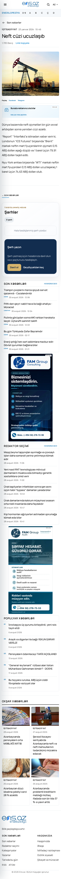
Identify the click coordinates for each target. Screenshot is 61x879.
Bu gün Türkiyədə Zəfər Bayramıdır (23, 331)
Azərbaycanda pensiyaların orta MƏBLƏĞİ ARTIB (13, 740)
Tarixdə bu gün (10, 859)
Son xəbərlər (9, 841)
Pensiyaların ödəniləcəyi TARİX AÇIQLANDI (33, 654)
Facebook (12, 100)
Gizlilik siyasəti (45, 855)
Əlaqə (40, 845)
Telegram (21, 100)
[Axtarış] (48, 4)
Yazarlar (6, 855)
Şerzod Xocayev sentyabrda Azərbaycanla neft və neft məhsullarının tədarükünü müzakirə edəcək (45, 745)
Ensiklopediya (11, 12)
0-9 (24, 12)
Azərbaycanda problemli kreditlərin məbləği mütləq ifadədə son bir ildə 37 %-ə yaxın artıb (45, 795)
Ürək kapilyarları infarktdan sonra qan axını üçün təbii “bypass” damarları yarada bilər (27, 488)
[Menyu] (5, 4)
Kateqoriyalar (9, 850)
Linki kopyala (22, 43)
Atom (12, 864)
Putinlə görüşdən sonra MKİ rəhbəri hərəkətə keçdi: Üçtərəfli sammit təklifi (29, 319)
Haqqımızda (43, 841)
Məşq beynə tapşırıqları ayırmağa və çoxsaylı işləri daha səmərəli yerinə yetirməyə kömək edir (29, 455)
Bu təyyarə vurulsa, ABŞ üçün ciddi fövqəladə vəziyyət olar (28, 681)
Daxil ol (14, 267)
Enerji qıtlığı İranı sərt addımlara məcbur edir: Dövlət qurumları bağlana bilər (29, 343)
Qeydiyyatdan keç (33, 267)
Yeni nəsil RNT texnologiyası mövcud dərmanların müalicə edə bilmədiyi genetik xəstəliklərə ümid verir (28, 473)
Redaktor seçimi (10, 845)
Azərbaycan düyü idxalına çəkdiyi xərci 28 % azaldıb (15, 792)
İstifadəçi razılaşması (48, 850)
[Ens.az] (30, 4)
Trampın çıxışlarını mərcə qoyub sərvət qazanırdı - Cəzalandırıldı (26, 291)
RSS (4, 864)
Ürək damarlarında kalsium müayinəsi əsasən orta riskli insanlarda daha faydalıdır (29, 502)
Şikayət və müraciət (48, 859)
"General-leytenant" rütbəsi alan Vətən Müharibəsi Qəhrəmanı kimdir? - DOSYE (31, 667)
